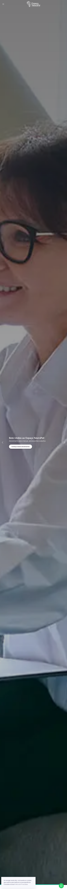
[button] (3, 4)
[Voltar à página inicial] (33, 4)
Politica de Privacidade (21, 884)
